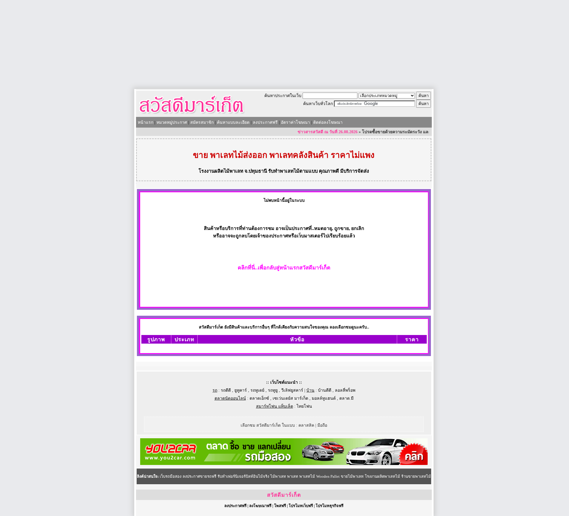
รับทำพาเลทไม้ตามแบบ (293, 171)
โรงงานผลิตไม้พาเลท (221, 171)
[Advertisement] (284, 44)
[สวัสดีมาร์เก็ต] (191, 114)
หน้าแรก (145, 122)
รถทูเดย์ (257, 390)
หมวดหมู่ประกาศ (171, 122)
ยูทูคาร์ (240, 390)
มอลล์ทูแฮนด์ (324, 398)
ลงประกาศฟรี (265, 122)
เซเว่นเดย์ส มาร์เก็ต (290, 398)
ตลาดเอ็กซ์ (259, 398)
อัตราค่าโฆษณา (295, 122)
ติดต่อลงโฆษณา (328, 122)
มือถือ (322, 425)
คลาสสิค (306, 425)
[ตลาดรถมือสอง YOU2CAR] (284, 463)
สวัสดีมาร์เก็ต (284, 495)
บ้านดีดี (324, 390)
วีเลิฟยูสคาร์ (292, 390)
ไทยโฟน (304, 406)
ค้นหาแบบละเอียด (233, 122)
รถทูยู (273, 390)
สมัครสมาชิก (202, 122)
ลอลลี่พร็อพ (345, 390)
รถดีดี (226, 390)
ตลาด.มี (346, 398)
